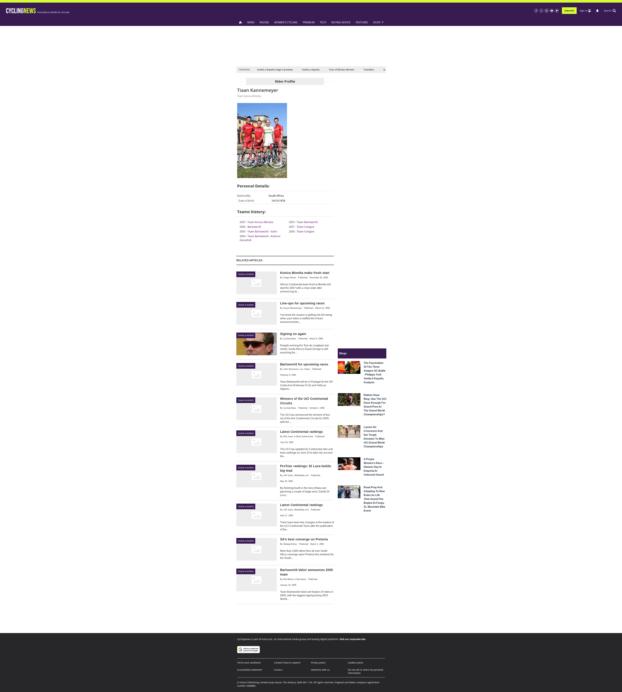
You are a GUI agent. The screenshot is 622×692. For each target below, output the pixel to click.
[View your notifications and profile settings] (597, 10)
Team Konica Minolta (260, 222)
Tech (323, 22)
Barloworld (254, 227)
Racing (264, 22)
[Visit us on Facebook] (536, 11)
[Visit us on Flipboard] (557, 11)
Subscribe (569, 10)
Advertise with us (320, 669)
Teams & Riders (246, 274)
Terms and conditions (249, 662)
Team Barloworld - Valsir (262, 231)
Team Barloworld (307, 222)
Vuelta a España (311, 69)
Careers (278, 669)
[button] (610, 10)
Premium (309, 22)
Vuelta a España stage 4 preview (275, 69)
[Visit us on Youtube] (552, 11)
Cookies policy (355, 662)
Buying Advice (341, 22)
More (376, 22)
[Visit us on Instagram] (546, 11)
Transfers (369, 69)
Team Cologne (305, 227)
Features (362, 22)
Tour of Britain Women (341, 69)
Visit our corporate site (352, 639)
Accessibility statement (249, 669)
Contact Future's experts (287, 662)
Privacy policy (318, 662)
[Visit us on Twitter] (541, 11)
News (250, 22)
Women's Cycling (286, 22)
